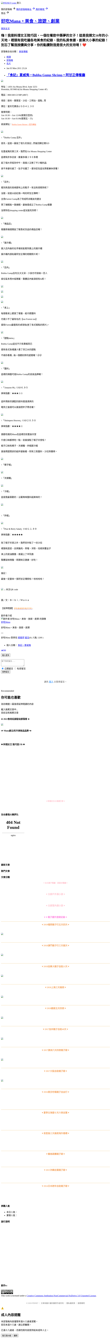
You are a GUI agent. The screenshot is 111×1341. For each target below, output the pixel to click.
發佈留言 (5, 672)
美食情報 (23, 51)
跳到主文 (5, 28)
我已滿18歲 (6, 1336)
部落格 (9, 60)
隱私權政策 (70, 1303)
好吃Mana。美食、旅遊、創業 (30, 21)
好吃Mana (5, 622)
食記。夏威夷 (24, 645)
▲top (3, 650)
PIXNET (35, 1303)
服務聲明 (81, 1303)
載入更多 (5, 655)
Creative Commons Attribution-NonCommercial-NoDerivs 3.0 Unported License (61, 1296)
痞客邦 (21, 637)
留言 (27, 637)
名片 (8, 63)
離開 (15, 1336)
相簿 (8, 57)
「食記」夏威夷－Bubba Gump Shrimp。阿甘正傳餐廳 (45, 75)
